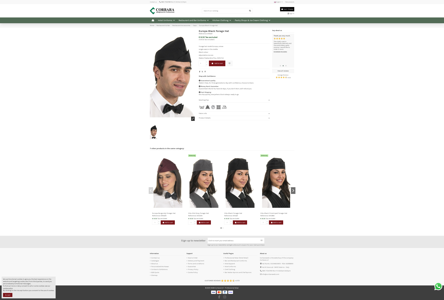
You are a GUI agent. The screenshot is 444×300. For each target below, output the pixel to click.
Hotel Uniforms (230, 267)
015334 (199, 216)
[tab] (234, 100)
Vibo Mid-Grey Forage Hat (198, 213)
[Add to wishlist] (229, 63)
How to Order (193, 258)
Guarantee (192, 267)
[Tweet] (202, 72)
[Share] (199, 72)
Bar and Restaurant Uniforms (236, 261)
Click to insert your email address (221, 241)
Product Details (205, 118)
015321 (235, 216)
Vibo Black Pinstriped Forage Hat (273, 213)
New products (289, 2)
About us (154, 264)
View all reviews (283, 71)
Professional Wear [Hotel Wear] (236, 258)
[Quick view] (183, 160)
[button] (166, 20)
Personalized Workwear (160, 267)
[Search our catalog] (250, 10)
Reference (203, 34)
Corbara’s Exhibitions (159, 269)
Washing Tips (204, 100)
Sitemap (154, 275)
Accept (7, 295)
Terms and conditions (196, 264)
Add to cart (219, 63)
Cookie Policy (193, 272)
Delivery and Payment (196, 261)
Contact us (153, 2)
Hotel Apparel (230, 264)
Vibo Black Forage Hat (233, 213)
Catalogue (155, 261)
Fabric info (203, 113)
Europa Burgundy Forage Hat (164, 213)
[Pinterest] (205, 72)
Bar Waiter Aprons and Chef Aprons (238, 272)
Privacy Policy (193, 269)
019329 (163, 216)
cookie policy (8, 288)
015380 (271, 216)
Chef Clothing (230, 269)
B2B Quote (155, 272)
